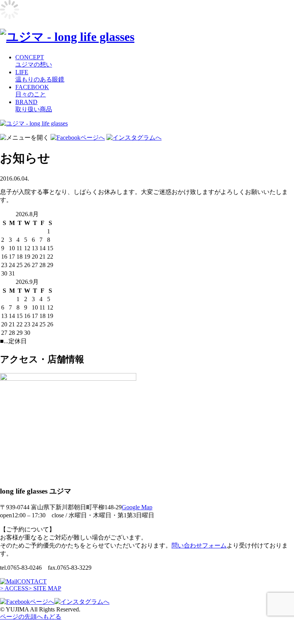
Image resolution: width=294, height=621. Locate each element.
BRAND (33, 105)
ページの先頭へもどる (30, 616)
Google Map (137, 507)
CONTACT (32, 581)
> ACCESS (14, 588)
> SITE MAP (44, 588)
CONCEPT (33, 61)
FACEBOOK (32, 91)
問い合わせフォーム (199, 545)
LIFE (39, 76)
